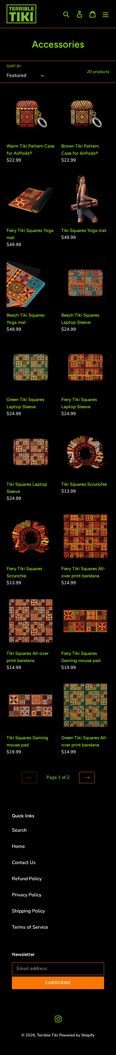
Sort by (14, 66)
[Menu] (105, 14)
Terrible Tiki (47, 1035)
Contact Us (24, 862)
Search (19, 830)
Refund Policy (27, 878)
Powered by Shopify (77, 1035)
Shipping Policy (28, 911)
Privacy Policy (26, 895)
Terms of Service (30, 927)
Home (18, 846)
